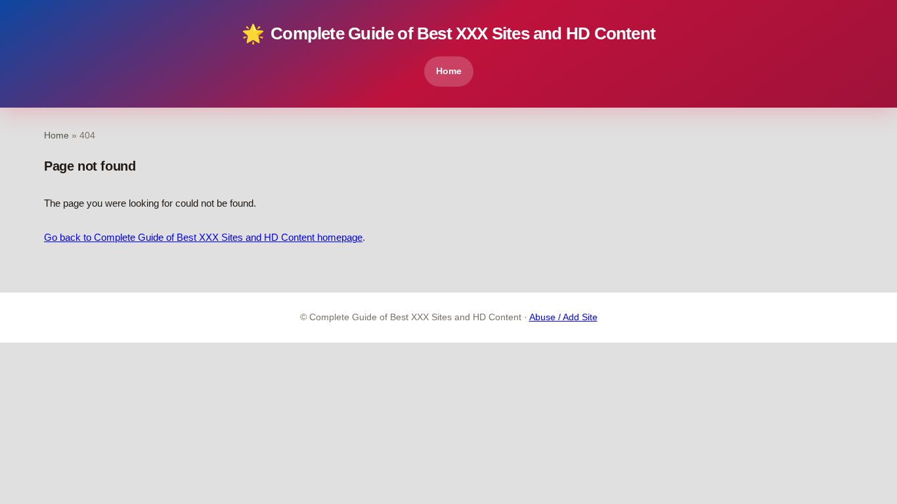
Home (449, 71)
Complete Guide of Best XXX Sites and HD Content (448, 34)
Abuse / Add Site (563, 317)
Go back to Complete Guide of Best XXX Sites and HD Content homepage (203, 237)
